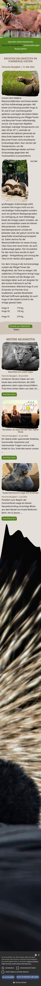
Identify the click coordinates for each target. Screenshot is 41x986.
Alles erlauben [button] (8, 977)
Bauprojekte (20, 48)
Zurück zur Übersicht (20, 326)
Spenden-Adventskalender (20, 41)
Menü (33, 4)
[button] (20, 982)
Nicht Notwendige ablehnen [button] (27, 977)
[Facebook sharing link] (21, 329)
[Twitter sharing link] (23, 329)
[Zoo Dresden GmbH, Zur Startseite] (11, 5)
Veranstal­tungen (32, 45)
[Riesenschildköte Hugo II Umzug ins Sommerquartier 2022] (20, 83)
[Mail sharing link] (26, 329)
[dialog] (20, 968)
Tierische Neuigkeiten (11, 45)
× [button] (38, 955)
